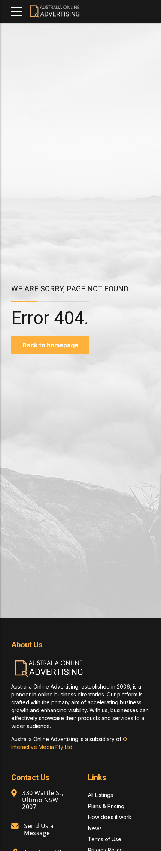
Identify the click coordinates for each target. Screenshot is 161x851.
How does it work (109, 817)
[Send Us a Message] (15, 826)
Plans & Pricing (106, 806)
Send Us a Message (39, 829)
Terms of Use (104, 839)
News (95, 828)
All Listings (100, 795)
